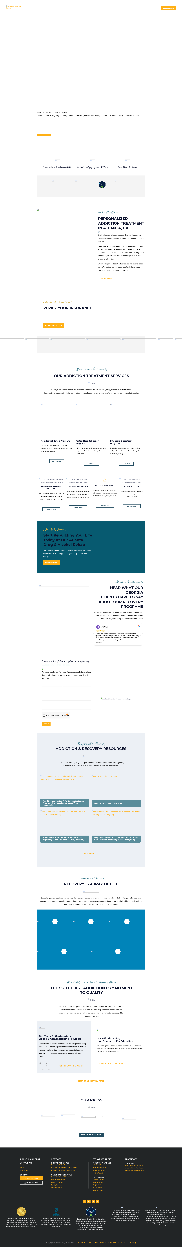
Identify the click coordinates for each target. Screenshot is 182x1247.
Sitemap (133, 1242)
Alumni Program (56, 1187)
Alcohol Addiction (99, 1165)
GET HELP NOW (44, 135)
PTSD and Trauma (99, 1187)
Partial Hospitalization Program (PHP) (64, 1167)
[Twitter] (89, 1201)
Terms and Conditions (108, 1242)
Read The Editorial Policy (112, 1064)
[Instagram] (93, 1201)
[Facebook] (84, 1201)
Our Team (23, 1165)
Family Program (56, 1185)
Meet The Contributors (70, 1066)
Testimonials (24, 1170)
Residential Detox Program (60, 1165)
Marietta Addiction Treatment (134, 1171)
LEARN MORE (56, 461)
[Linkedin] (97, 1201)
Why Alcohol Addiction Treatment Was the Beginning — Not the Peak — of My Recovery (63, 838)
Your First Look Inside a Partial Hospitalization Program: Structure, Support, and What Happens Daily (63, 803)
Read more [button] (99, 642)
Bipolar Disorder (98, 1182)
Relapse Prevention (58, 1179)
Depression (97, 1185)
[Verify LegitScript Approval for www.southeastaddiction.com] (102, 184)
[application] (83, 8)
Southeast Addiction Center (88, 1242)
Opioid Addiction (98, 1173)
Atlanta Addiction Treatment (134, 1165)
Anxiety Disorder (99, 1179)
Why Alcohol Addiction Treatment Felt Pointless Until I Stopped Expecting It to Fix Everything (116, 838)
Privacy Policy (123, 1242)
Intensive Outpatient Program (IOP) (63, 1170)
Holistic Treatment (57, 1182)
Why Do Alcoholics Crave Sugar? (109, 803)
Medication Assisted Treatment (61, 1177)
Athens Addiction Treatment (134, 1168)
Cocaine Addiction (99, 1167)
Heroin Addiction (99, 1170)
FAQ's (22, 1167)
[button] (168, 8)
